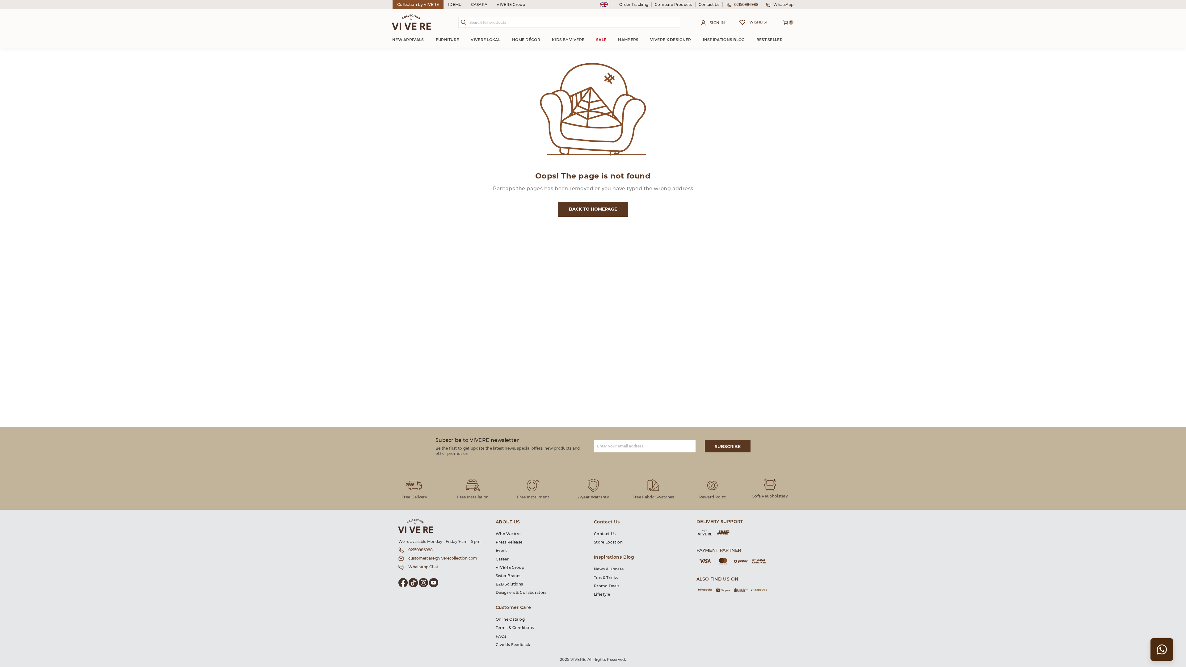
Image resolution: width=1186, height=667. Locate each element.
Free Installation (473, 497)
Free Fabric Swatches (653, 497)
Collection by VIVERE (418, 4)
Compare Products (673, 4)
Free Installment (533, 497)
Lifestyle (602, 594)
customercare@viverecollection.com (442, 558)
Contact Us (709, 4)
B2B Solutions (509, 584)
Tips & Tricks (606, 578)
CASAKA (479, 4)
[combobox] (569, 22)
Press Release (509, 542)
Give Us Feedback (513, 645)
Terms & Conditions (515, 628)
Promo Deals (607, 586)
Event (501, 550)
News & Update (609, 569)
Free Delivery (414, 497)
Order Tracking (633, 4)
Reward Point (712, 497)
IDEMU (455, 4)
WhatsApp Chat (423, 567)
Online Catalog (510, 619)
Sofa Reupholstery (770, 496)
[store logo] (411, 22)
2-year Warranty (593, 497)
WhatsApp (783, 4)
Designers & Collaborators (521, 592)
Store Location (608, 542)
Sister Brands (509, 576)
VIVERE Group (511, 4)
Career (502, 559)
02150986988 (746, 4)
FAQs (501, 636)
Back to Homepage (593, 209)
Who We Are (508, 534)
